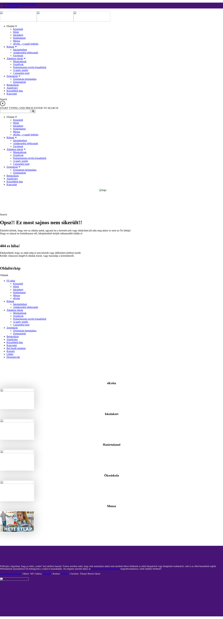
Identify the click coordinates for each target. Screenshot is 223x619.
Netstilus (47, 574)
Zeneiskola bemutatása (24, 330)
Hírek (16, 286)
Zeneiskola (12, 327)
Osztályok (18, 316)
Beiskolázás (13, 336)
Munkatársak (19, 313)
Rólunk (10, 301)
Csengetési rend (21, 324)
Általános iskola (15, 310)
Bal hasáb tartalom (16, 348)
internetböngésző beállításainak (105, 569)
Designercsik (13, 357)
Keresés (11, 351)
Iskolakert (18, 289)
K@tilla (64, 574)
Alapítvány (12, 339)
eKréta (16, 298)
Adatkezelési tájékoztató (25, 307)
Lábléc (10, 354)
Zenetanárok (19, 333)
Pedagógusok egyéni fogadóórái (29, 318)
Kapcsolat (12, 345)
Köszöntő (18, 283)
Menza (16, 295)
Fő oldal (11, 280)
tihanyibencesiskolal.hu (10, 574)
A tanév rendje (20, 321)
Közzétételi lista (15, 342)
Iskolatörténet (20, 304)
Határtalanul (19, 292)
